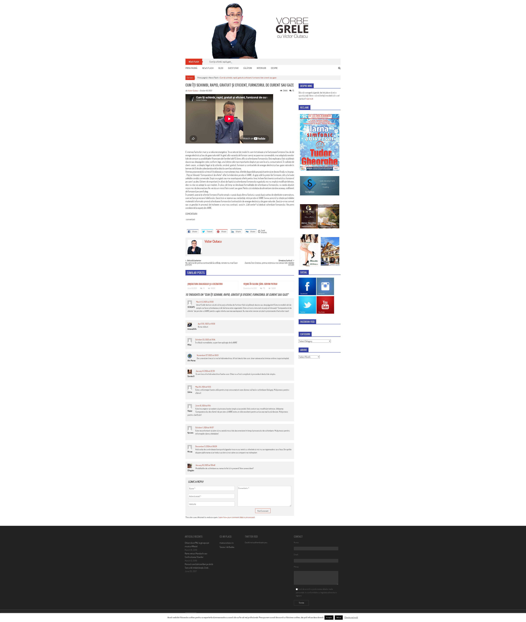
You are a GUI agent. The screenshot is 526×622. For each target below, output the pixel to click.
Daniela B (191, 376)
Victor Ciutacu (193, 90)
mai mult (309, 98)
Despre (274, 68)
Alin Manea (191, 360)
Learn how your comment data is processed (236, 517)
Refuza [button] (338, 617)
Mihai (189, 345)
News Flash (208, 68)
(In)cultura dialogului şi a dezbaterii (205, 284)
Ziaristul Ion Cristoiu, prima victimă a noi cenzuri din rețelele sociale (269, 264)
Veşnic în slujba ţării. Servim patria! (260, 284)
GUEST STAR (233, 68)
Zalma (190, 392)
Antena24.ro (192, 329)
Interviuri (261, 68)
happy (190, 411)
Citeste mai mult (351, 617)
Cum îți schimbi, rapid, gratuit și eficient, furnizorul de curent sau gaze (237, 61)
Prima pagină (191, 68)
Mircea (190, 451)
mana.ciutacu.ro (227, 542)
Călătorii (247, 68)
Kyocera (190, 433)
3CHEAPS (191, 307)
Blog (220, 68)
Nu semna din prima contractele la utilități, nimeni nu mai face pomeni (211, 264)
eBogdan (191, 470)
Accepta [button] (329, 617)
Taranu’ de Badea (227, 547)
